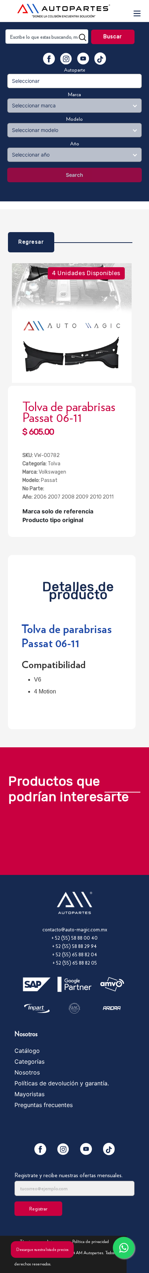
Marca (74, 94)
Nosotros (27, 1072)
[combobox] (46, 36)
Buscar (112, 37)
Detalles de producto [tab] (78, 589)
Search (74, 175)
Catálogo (27, 1050)
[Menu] (136, 11)
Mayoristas (29, 1094)
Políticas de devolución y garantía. (61, 1083)
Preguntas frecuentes (43, 1104)
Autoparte (74, 70)
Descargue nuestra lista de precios (42, 1249)
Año (74, 143)
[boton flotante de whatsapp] (124, 1248)
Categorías (29, 1061)
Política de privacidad (90, 1241)
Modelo (74, 119)
